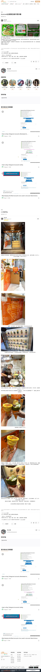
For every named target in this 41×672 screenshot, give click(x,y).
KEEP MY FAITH (21, 87)
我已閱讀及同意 (33, 670)
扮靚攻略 (21, 56)
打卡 (7, 56)
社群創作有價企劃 (4, 4)
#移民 (30, 656)
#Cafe (35, 654)
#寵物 (25, 654)
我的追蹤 (19, 659)
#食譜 (33, 654)
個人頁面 (19, 654)
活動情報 (25, 56)
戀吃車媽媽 (28, 87)
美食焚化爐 (12, 87)
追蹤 (38, 20)
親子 (15, 56)
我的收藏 (19, 657)
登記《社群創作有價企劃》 (13, 53)
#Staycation (26, 656)
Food (17, 666)
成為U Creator (18, 4)
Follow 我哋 (22, 58)
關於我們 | (3, 667)
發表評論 (4, 97)
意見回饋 (12, 661)
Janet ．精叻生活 (36, 87)
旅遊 (10, 56)
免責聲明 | (7, 667)
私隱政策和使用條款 (7, 670)
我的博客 (19, 661)
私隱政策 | (15, 667)
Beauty (14, 666)
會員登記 (32, 1)
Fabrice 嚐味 (4, 87)
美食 (2, 12)
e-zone (23, 666)
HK (11, 666)
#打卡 (30, 654)
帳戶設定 (19, 656)
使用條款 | (11, 667)
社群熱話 (11, 4)
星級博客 (31, 4)
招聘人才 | (19, 667)
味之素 (5, 20)
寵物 (17, 56)
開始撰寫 (37, 1)
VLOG (12, 656)
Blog (20, 666)
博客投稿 (12, 662)
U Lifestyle (3, 666)
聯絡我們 (23, 667)
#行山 (27, 654)
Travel (8, 666)
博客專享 (35, 4)
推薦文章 (27, 4)
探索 (24, 4)
